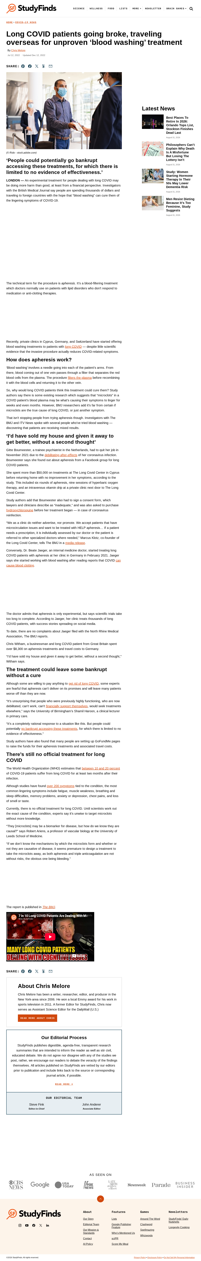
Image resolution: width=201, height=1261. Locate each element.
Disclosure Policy (154, 1257)
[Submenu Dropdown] (140, 8)
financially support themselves (67, 706)
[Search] (191, 8)
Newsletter (153, 8)
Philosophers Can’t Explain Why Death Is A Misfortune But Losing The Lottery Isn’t (180, 152)
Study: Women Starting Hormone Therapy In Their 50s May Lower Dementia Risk (179, 179)
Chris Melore (18, 50)
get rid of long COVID (84, 683)
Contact (87, 1238)
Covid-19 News (25, 22)
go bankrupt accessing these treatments (49, 728)
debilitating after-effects (61, 455)
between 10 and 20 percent (101, 768)
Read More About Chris (37, 1018)
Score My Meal (120, 1244)
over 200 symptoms (60, 786)
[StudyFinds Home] (31, 8)
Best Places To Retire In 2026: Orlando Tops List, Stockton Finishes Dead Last (180, 125)
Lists (123, 8)
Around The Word (150, 1219)
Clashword (146, 1224)
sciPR (115, 1238)
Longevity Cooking (179, 1227)
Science (79, 8)
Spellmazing (147, 1230)
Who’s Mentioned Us (123, 1233)
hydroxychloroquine (19, 510)
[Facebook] (33, 1225)
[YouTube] (26, 1225)
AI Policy (88, 1244)
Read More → (64, 1084)
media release (75, 543)
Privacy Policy (140, 1257)
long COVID (73, 346)
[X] (40, 1225)
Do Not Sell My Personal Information (179, 1257)
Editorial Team (91, 1224)
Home (9, 22)
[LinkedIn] (47, 1225)
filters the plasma (80, 377)
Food (111, 8)
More (136, 8)
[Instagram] (19, 1225)
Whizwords (146, 1235)
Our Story (88, 1219)
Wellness (96, 8)
